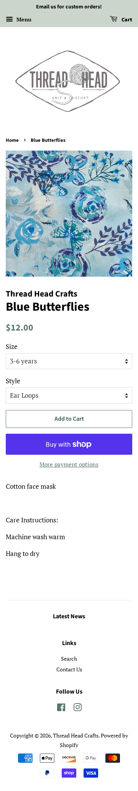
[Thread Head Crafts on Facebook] (61, 708)
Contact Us (69, 669)
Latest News (69, 616)
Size (12, 346)
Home (12, 140)
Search (69, 658)
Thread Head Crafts (76, 735)
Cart (126, 20)
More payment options (69, 464)
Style (13, 380)
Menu (23, 19)
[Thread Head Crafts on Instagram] (77, 708)
